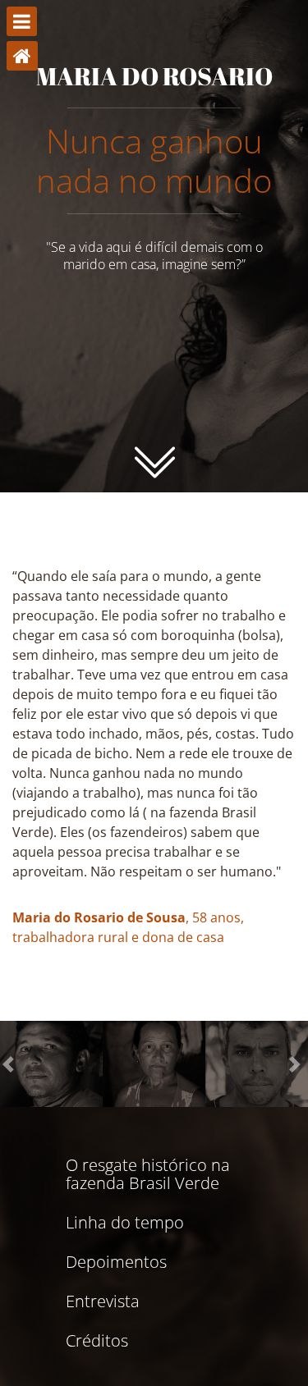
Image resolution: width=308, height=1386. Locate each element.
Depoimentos (116, 1262)
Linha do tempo (125, 1223)
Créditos (97, 1341)
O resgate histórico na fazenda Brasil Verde (148, 1174)
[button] (10, 1064)
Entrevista (103, 1301)
